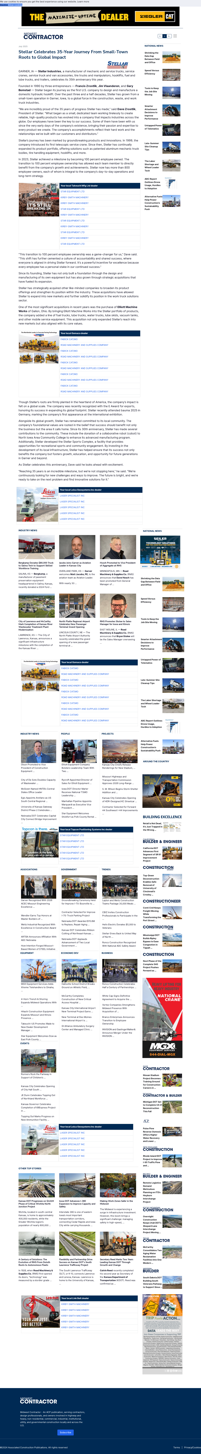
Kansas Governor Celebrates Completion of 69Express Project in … (38, 1107)
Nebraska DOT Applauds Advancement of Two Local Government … (76, 942)
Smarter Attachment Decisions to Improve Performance (151, 112)
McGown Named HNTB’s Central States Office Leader (38, 790)
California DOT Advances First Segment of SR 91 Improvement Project (152, 854)
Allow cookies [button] (15, 5)
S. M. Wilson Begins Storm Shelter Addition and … (120, 791)
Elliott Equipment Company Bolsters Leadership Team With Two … (78, 768)
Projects (108, 733)
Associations (28, 869)
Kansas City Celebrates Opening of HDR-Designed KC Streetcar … (119, 800)
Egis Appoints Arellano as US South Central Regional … (36, 799)
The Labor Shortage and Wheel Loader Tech (151, 703)
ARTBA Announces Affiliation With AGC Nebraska (39, 938)
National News (154, 45)
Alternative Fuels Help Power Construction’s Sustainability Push (153, 202)
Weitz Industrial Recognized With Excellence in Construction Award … (38, 927)
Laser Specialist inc (72, 495)
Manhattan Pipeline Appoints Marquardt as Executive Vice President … (77, 804)
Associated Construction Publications (27, 1447)
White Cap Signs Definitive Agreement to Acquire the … (117, 997)
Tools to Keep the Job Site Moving (152, 91)
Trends (106, 869)
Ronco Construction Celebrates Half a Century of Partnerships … (119, 986)
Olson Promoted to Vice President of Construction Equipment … (34, 768)
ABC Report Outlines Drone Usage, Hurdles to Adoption (151, 723)
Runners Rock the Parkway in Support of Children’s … (36, 1076)
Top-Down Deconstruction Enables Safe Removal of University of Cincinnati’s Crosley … (151, 885)
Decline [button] (4, 5)
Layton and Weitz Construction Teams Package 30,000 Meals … (119, 902)
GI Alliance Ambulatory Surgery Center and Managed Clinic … (78, 1028)
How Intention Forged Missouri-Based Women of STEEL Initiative (38, 947)
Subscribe (65, 1432)
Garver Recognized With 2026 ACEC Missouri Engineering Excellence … (36, 903)
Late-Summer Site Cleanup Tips (152, 146)
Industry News (28, 530)
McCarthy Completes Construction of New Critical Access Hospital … (76, 999)
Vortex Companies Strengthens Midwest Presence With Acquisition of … (118, 1008)
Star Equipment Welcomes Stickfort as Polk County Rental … (79, 815)
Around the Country (156, 761)
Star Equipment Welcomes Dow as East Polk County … (39, 1038)
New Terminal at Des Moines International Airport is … (77, 1019)
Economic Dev (69, 953)
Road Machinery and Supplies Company (84, 345)
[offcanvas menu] (175, 36)
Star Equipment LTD (73, 191)
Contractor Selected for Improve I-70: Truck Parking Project (78, 914)
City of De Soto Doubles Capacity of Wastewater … (38, 781)
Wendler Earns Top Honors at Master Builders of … (36, 917)
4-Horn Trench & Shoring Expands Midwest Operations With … (39, 1002)
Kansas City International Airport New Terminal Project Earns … (78, 1010)
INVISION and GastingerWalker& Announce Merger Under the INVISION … (119, 1032)
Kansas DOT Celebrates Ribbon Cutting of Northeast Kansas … (78, 932)
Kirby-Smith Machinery (75, 197)
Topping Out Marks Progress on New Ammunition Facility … (37, 1118)
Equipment (27, 953)
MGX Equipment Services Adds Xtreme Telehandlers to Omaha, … (37, 987)
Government (69, 869)
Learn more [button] (83, 1)
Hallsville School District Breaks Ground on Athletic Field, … (78, 986)
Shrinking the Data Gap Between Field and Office (150, 581)
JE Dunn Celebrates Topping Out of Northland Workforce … (38, 1097)
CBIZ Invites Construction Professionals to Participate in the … (120, 915)
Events (24, 1043)
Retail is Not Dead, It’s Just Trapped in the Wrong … (152, 826)
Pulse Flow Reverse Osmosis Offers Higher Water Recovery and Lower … (152, 1134)
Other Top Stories (30, 1168)
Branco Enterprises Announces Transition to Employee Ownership (118, 1020)
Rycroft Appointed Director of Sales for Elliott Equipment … (77, 781)
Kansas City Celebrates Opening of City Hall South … (38, 1088)
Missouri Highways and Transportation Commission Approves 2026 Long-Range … (118, 780)
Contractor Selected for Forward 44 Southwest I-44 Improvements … (120, 810)
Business (107, 953)
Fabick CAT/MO (69, 339)
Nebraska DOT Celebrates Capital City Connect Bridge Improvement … (39, 819)
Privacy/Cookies (192, 1447)
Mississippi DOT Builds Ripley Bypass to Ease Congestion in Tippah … (151, 941)
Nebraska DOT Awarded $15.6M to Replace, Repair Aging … (78, 923)
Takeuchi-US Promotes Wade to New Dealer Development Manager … (37, 1027)
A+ (169, 36)
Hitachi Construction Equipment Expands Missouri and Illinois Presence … (37, 1014)
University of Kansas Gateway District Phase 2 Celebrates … (36, 808)
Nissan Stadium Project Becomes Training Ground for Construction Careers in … (152, 1081)
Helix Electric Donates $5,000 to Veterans (119, 926)
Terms (176, 1447)
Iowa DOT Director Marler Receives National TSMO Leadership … (75, 792)
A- (160, 36)
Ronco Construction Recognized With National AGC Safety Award (119, 944)
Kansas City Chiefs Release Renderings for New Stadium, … (118, 766)
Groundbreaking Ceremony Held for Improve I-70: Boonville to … (78, 902)
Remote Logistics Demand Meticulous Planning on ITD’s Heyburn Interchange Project (152, 1192)
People (65, 733)
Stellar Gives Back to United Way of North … (119, 935)
